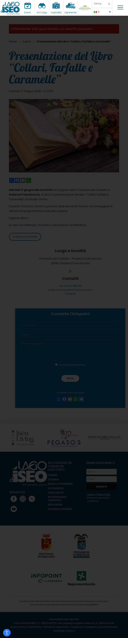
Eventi (27, 12)
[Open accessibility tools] (7, 632)
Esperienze (70, 12)
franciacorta (85, 12)
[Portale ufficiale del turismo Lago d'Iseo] (10, 7)
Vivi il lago (41, 12)
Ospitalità (56, 12)
